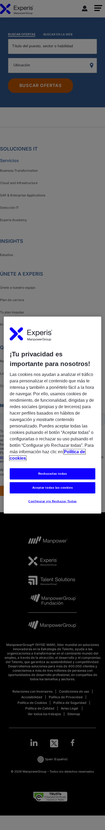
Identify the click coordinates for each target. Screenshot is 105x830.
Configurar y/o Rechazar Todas (52, 501)
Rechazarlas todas (52, 473)
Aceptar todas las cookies (52, 487)
